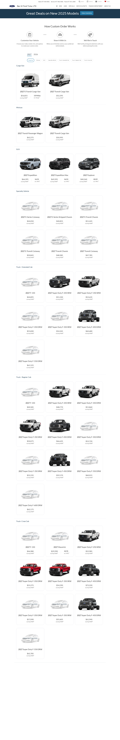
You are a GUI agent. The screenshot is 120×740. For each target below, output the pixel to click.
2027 (29, 54)
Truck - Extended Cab (64, 60)
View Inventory (87, 13)
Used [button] (65, 6)
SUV (44, 60)
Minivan (38, 60)
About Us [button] (107, 6)
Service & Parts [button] (81, 6)
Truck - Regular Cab (76, 60)
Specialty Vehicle (52, 60)
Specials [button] (72, 6)
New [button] (60, 6)
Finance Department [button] (96, 6)
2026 (36, 54)
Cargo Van (30, 60)
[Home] (56, 6)
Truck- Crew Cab (88, 60)
